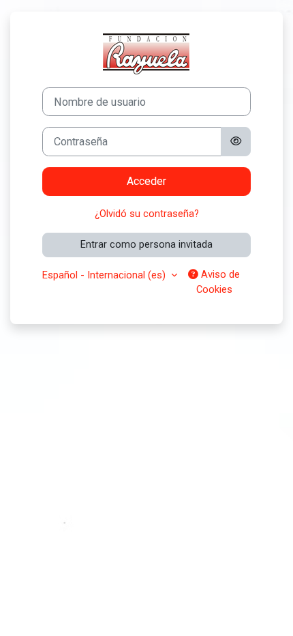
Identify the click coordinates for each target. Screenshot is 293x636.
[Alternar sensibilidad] (236, 141)
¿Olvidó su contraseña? (147, 213)
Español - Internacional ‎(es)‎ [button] (105, 275)
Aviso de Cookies (218, 281)
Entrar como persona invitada (146, 244)
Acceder (146, 181)
